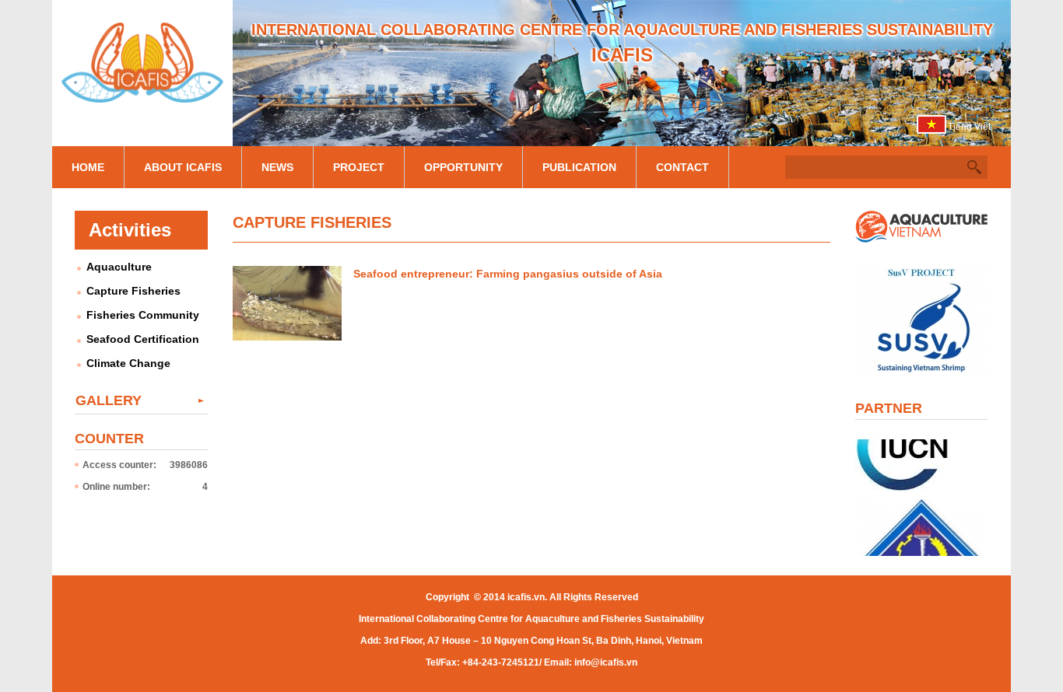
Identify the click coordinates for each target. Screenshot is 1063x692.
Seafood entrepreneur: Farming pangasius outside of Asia (507, 273)
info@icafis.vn (605, 662)
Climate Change (128, 363)
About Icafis (183, 167)
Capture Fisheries (133, 291)
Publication (579, 167)
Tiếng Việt (969, 126)
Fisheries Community (142, 315)
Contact (682, 167)
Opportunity (463, 167)
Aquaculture (119, 266)
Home (88, 167)
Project (358, 167)
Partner (888, 408)
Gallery (108, 400)
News (277, 167)
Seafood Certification (142, 339)
